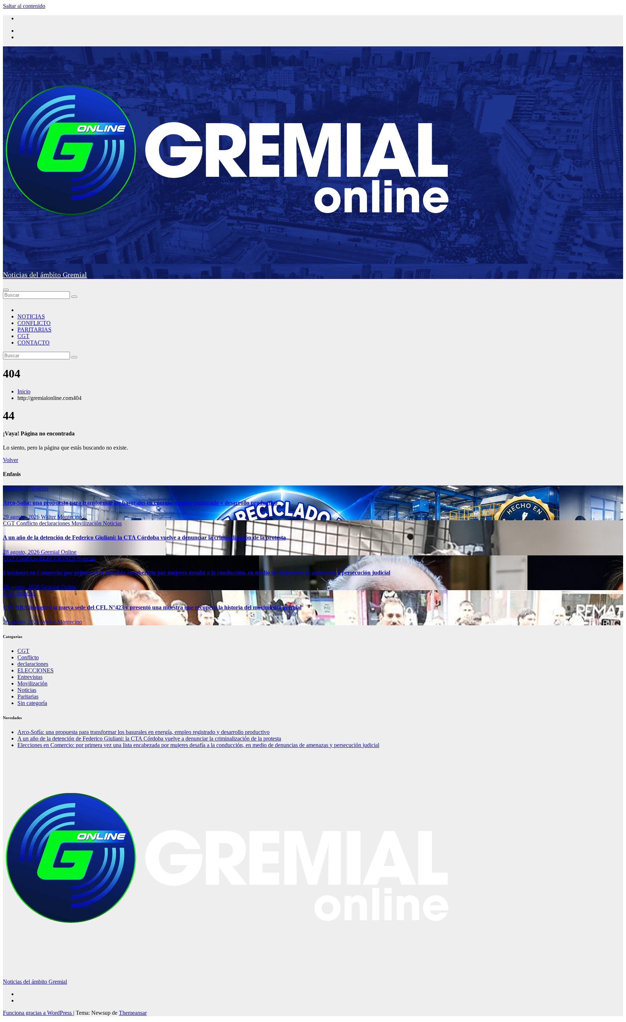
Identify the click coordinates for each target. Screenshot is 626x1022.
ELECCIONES (58, 558)
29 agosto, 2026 (22, 517)
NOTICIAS (31, 316)
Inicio (23, 391)
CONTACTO (33, 342)
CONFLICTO (34, 323)
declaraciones (55, 523)
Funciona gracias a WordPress (38, 1013)
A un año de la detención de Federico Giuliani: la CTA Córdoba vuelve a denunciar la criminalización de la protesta (144, 537)
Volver (10, 460)
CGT (23, 336)
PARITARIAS (34, 329)
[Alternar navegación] (6, 290)
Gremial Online (58, 552)
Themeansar (133, 1013)
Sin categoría (32, 703)
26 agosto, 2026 (22, 587)
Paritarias (27, 696)
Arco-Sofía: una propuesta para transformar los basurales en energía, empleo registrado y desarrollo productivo (140, 503)
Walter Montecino (61, 517)
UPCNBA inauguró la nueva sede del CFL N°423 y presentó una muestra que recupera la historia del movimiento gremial (152, 607)
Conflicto (27, 523)
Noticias (38, 488)
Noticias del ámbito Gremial (45, 275)
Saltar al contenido (24, 6)
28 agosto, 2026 (22, 552)
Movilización (87, 523)
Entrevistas (16, 488)
